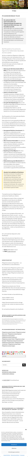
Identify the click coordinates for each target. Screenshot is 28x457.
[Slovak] (20, 353)
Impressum (22, 455)
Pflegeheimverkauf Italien (8, 335)
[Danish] (15, 352)
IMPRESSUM (5, 370)
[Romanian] (15, 353)
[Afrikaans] (20, 352)
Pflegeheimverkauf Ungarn (8, 345)
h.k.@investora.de (11, 251)
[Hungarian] (10, 353)
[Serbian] (18, 353)
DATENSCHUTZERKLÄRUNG (9, 372)
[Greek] (10, 352)
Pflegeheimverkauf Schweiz (8, 332)
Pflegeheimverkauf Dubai (14, 344)
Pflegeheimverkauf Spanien (14, 334)
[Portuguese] (13, 353)
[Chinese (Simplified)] (24, 352)
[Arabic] (22, 352)
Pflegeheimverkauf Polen (8, 342)
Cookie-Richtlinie (7, 455)
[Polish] (12, 353)
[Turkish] (17, 352)
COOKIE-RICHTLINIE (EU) (8, 373)
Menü (14, 10)
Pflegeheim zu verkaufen (9, 3)
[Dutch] (5, 353)
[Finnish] (6, 353)
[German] (8, 353)
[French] (5, 352)
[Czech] (3, 353)
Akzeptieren (14, 444)
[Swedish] (13, 352)
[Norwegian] (12, 352)
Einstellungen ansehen (14, 452)
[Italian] (6, 352)
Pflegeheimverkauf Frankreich (9, 337)
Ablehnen (14, 448)
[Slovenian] (22, 353)
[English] (3, 352)
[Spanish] (8, 352)
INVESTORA (5, 205)
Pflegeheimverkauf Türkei (8, 339)
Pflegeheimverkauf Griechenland (15, 340)
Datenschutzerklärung (15, 455)
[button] (26, 429)
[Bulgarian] (19, 352)
